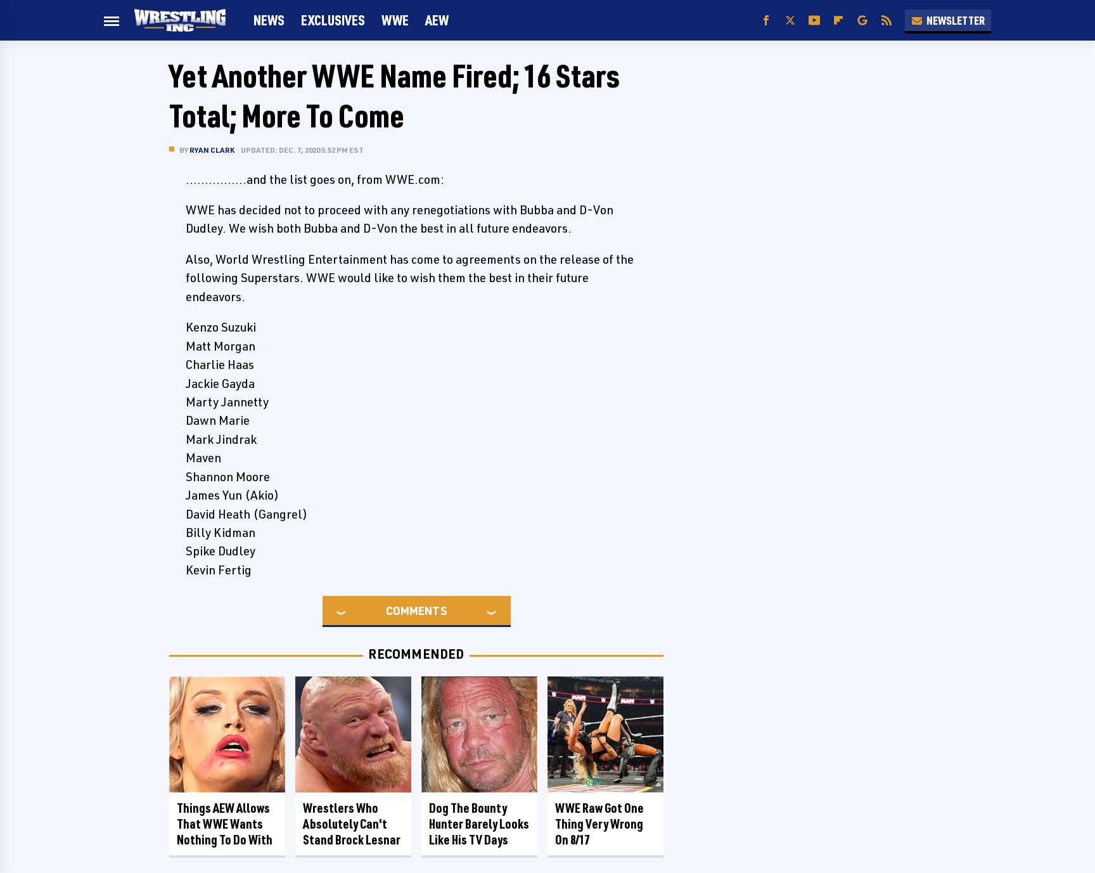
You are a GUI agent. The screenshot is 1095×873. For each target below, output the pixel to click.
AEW (437, 20)
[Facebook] (766, 20)
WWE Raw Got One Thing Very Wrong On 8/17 (599, 824)
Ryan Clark (211, 150)
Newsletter (955, 20)
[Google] (862, 20)
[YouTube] (814, 20)
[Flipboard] (838, 20)
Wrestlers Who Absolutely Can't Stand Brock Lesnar (351, 824)
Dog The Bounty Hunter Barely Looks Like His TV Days (479, 824)
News (269, 20)
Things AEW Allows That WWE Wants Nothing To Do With (224, 824)
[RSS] (886, 20)
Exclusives (333, 20)
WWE (395, 20)
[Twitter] (790, 20)
